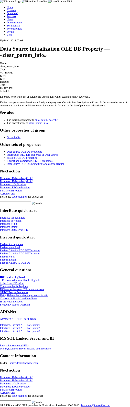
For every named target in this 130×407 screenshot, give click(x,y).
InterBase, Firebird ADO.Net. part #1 (20, 324)
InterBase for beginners (12, 217)
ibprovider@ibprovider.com (23, 363)
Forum (10, 31)
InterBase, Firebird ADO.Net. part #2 (20, 328)
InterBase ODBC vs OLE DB (16, 229)
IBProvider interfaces (11, 301)
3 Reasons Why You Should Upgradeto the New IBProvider (20, 282)
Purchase (11, 16)
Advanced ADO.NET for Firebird (18, 318)
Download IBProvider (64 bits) (16, 178)
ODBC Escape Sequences (14, 292)
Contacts (11, 10)
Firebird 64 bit (7, 256)
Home (10, 7)
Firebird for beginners (11, 244)
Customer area (7, 193)
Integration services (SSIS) (14, 345)
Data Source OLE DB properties (24, 151)
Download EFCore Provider (15, 187)
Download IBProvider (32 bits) (16, 181)
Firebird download (10, 247)
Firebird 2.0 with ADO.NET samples (20, 250)
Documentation (15, 22)
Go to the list (13, 137)
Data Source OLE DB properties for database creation (35, 163)
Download (12, 13)
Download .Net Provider (13, 184)
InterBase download (10, 220)
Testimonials (13, 25)
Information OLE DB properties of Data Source (32, 154)
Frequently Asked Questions (15, 304)
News (10, 19)
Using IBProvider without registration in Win (24, 295)
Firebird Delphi (8, 259)
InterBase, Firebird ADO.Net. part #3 (20, 331)
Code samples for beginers (14, 286)
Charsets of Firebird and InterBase (18, 298)
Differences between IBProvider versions (22, 289)
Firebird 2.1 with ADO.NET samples (20, 253)
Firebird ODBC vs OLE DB (15, 262)
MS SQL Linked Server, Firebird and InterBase (25, 348)
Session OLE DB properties (22, 157)
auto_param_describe (46, 119)
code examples (19, 196)
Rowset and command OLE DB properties (29, 160)
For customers (14, 28)
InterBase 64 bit (8, 223)
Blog (9, 34)
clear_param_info (38, 123)
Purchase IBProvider (11, 190)
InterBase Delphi (9, 226)
